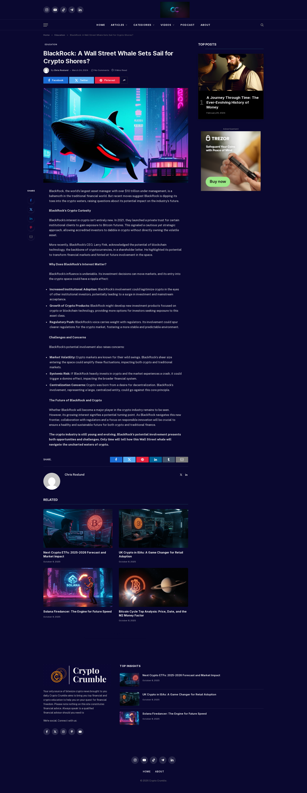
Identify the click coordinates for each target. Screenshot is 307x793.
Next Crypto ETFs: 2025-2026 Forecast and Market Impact (74, 554)
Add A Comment (115, 634)
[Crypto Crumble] (175, 10)
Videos (166, 25)
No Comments (101, 70)
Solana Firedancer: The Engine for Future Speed (77, 611)
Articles (117, 25)
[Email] (30, 236)
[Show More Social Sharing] (124, 80)
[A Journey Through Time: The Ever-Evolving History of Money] (230, 72)
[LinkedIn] (30, 218)
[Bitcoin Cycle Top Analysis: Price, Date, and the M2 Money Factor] (153, 587)
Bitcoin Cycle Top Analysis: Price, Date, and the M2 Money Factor (153, 613)
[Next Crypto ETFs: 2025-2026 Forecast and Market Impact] (77, 528)
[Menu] (45, 25)
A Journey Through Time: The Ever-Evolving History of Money (232, 102)
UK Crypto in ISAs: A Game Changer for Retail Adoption (151, 554)
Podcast (188, 25)
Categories (142, 25)
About (206, 25)
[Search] (262, 25)
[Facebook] (30, 200)
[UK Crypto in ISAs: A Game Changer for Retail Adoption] (153, 528)
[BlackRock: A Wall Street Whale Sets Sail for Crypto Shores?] (115, 135)
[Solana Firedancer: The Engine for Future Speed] (77, 587)
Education (51, 44)
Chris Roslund (61, 70)
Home (100, 25)
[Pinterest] (30, 227)
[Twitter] (30, 209)
